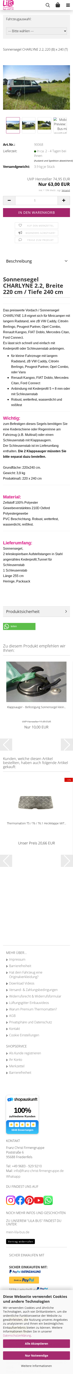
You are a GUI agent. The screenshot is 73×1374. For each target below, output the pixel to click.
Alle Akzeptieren (36, 1343)
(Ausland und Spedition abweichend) (53, 160)
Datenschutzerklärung (17, 1335)
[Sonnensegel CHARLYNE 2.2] (36, 85)
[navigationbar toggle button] (68, 5)
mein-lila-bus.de (17, 1232)
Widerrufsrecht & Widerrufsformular (35, 996)
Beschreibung (19, 261)
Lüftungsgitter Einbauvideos (29, 1002)
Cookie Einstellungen (24, 1035)
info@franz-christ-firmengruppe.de (39, 1171)
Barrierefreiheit (20, 966)
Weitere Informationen (36, 1366)
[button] (9, 200)
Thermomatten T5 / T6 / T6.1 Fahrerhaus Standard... (36, 825)
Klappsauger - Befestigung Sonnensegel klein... (36, 707)
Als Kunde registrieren (25, 1053)
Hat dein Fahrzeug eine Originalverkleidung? (25, 974)
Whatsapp (13, 1176)
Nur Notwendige (36, 1355)
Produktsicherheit (23, 611)
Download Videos (21, 983)
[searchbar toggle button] (48, 5)
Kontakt (14, 1028)
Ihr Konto (15, 1059)
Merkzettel (17, 1066)
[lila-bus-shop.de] (7, 5)
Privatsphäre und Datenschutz (30, 1022)
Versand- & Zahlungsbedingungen (33, 990)
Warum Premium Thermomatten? (33, 1009)
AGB (12, 1015)
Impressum (17, 959)
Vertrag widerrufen (20, 1241)
